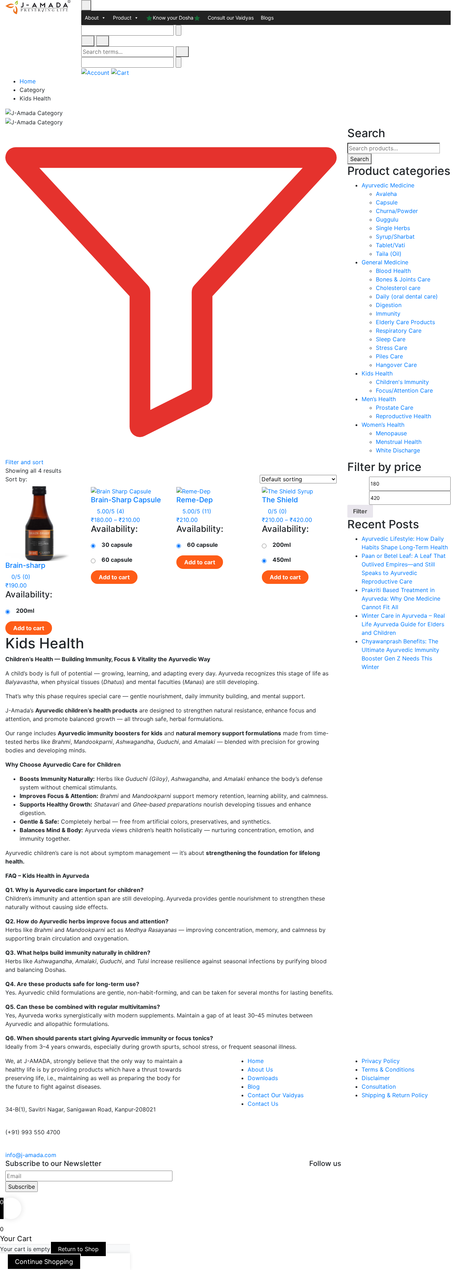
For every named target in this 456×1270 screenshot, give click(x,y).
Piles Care (389, 356)
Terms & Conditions (388, 1069)
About (92, 18)
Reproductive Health (403, 416)
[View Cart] (120, 72)
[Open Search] (87, 41)
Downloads (263, 1078)
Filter (360, 511)
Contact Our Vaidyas (276, 1095)
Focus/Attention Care (404, 390)
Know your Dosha (173, 18)
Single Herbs (393, 228)
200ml (25, 610)
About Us (260, 1069)
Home (28, 81)
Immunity (388, 313)
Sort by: (16, 479)
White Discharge (398, 450)
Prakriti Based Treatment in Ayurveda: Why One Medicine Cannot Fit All (401, 598)
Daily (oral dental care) (407, 296)
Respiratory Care (398, 330)
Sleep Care (390, 339)
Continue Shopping (44, 1261)
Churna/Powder (397, 210)
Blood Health (393, 270)
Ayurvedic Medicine (388, 185)
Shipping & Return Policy (395, 1095)
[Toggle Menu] (86, 5)
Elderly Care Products (405, 322)
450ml (282, 559)
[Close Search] (102, 41)
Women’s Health (383, 424)
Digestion (388, 305)
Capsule (387, 202)
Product (122, 18)
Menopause (391, 433)
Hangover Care (396, 364)
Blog (254, 1086)
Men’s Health (379, 399)
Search (359, 158)
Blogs (267, 18)
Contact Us (263, 1103)
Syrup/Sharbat (395, 236)
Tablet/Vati (390, 245)
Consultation (379, 1086)
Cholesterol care (398, 287)
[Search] (182, 51)
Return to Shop (78, 1249)
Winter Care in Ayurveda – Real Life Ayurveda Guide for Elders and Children (403, 624)
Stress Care (391, 347)
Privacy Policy (381, 1060)
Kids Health (377, 373)
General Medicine (385, 262)
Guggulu (387, 219)
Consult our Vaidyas (231, 18)
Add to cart (28, 628)
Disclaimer (376, 1078)
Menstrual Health (398, 441)
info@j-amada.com (30, 1154)
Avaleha (386, 193)
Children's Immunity (402, 381)
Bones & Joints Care (403, 279)
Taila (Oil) (388, 253)
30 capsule (117, 544)
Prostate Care (394, 407)
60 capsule (117, 559)
